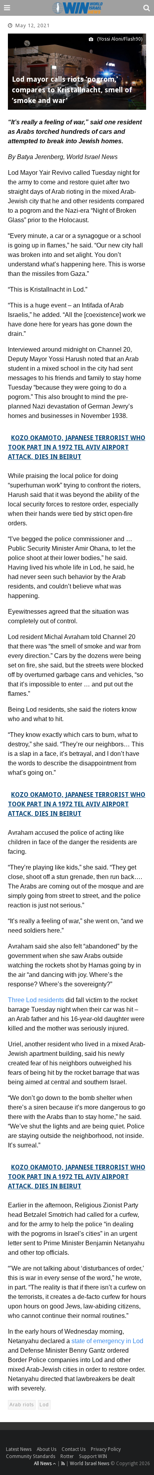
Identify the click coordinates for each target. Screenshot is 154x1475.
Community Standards (30, 1456)
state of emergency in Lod (107, 1341)
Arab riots (21, 1405)
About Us (46, 1449)
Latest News (19, 1449)
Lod (44, 1405)
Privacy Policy (106, 1449)
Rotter (67, 1456)
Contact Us (74, 1449)
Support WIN (93, 1456)
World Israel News (89, 1463)
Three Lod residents (36, 1000)
